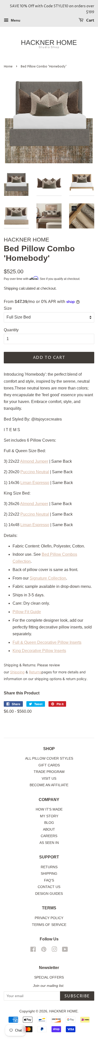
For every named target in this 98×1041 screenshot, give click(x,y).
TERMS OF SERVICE (49, 925)
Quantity (11, 330)
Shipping (11, 288)
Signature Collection (48, 578)
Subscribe (77, 996)
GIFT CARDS (49, 765)
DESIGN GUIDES (49, 894)
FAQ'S (49, 880)
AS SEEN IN (49, 843)
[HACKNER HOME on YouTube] (65, 950)
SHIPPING (49, 873)
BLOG (49, 823)
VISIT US (49, 778)
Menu (15, 20)
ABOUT (49, 829)
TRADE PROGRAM (49, 772)
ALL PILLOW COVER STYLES (49, 758)
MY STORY (49, 816)
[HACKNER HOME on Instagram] (54, 950)
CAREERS (49, 836)
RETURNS (49, 867)
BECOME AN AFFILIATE (49, 785)
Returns (35, 672)
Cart (89, 20)
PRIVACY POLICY (49, 918)
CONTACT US (49, 887)
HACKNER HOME (63, 1011)
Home (8, 66)
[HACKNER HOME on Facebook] (33, 950)
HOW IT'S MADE (49, 809)
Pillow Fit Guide (27, 612)
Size (8, 308)
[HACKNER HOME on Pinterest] (43, 950)
